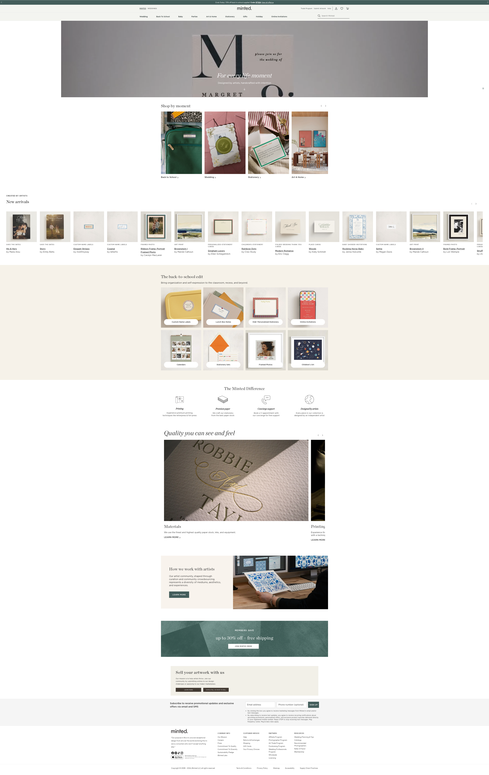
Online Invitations (308, 322)
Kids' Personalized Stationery (266, 322)
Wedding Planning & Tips (304, 737)
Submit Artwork (320, 8)
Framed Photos (265, 365)
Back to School (169, 177)
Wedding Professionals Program (278, 750)
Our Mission (222, 737)
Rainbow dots (249, 249)
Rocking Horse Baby (353, 249)
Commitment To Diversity (227, 749)
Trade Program (306, 8)
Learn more (171, 537)
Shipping (246, 743)
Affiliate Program (275, 737)
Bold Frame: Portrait (454, 249)
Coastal (111, 249)
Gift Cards (247, 746)
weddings (152, 8)
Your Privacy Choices (251, 749)
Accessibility (289, 768)
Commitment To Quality (227, 746)
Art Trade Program (276, 743)
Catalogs (297, 740)
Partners (273, 733)
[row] (244, 59)
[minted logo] (244, 8)
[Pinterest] (175, 752)
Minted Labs (222, 755)
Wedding (210, 177)
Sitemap (276, 768)
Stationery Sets (223, 365)
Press (220, 743)
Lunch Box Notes (223, 322)
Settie (379, 249)
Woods (312, 249)
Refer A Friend (299, 748)
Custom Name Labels (181, 322)
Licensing (272, 758)
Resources (299, 733)
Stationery (254, 177)
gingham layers (216, 251)
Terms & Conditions (243, 768)
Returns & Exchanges (251, 740)
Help (245, 737)
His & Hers (11, 249)
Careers (221, 740)
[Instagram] (181, 752)
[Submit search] (319, 15)
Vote (329, 8)
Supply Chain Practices (309, 768)
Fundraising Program (277, 746)
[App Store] (177, 758)
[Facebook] (172, 752)
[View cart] (347, 8)
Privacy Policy (262, 768)
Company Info (224, 733)
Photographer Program (278, 740)
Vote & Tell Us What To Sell (216, 690)
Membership (299, 752)
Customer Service (251, 733)
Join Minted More (243, 646)
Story (43, 249)
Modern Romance (284, 251)
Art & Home (298, 177)
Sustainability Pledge (226, 752)
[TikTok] (178, 752)
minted (143, 8)
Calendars (181, 365)
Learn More (188, 690)
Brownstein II (417, 249)
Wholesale (273, 755)
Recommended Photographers (300, 744)
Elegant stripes (81, 249)
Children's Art (308, 365)
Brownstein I (181, 249)
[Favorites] (342, 8)
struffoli (481, 251)
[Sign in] (336, 8)
